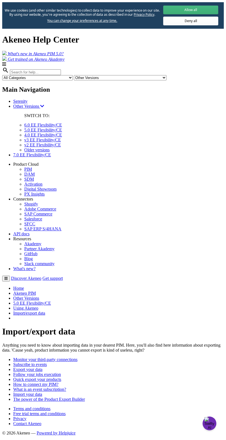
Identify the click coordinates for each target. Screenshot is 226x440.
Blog (28, 258)
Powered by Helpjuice (56, 433)
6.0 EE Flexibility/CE (43, 125)
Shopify (31, 204)
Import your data (27, 394)
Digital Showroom (40, 189)
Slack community (39, 263)
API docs (21, 233)
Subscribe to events (30, 364)
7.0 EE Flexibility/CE (32, 154)
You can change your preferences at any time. (82, 21)
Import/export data (29, 313)
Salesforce (33, 219)
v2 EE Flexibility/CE (42, 145)
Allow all (190, 9)
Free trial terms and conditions (39, 413)
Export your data (27, 369)
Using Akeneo (25, 308)
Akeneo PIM (24, 293)
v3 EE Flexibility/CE (42, 140)
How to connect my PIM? (35, 384)
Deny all (191, 21)
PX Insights (34, 194)
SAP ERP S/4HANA (42, 228)
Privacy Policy (144, 14)
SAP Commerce (38, 214)
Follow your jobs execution (37, 374)
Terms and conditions (31, 408)
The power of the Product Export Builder (49, 399)
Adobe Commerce (40, 209)
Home (18, 288)
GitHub (30, 253)
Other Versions (26, 106)
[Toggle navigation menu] (6, 278)
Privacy (19, 418)
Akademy (32, 243)
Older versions (37, 149)
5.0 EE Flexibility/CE (43, 130)
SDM (29, 179)
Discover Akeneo (26, 278)
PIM (28, 169)
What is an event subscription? (39, 389)
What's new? (24, 268)
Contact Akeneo (27, 423)
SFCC (29, 224)
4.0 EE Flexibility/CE (43, 135)
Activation (33, 184)
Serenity (20, 101)
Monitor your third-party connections (45, 359)
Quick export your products (37, 379)
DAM (29, 174)
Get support (52, 278)
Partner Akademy (39, 248)
